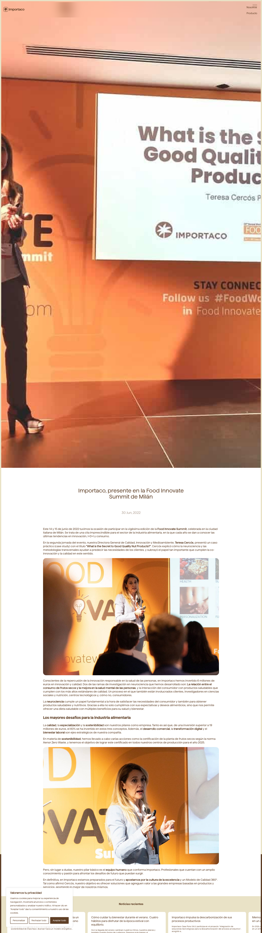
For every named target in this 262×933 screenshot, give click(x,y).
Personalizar (19, 920)
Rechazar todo (39, 920)
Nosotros (252, 6)
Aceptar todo (59, 920)
